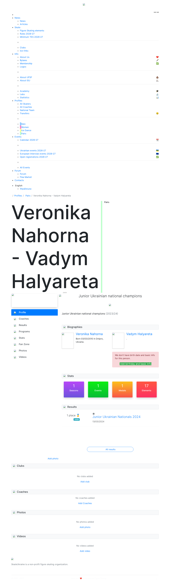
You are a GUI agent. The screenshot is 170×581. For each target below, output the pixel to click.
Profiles (18, 100)
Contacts (19, 180)
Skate (17, 27)
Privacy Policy (132, 566)
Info (16, 54)
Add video (85, 551)
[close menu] (158, 10)
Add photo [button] (53, 458)
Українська (25, 188)
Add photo (85, 527)
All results (110, 449)
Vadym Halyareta (139, 334)
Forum (18, 170)
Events (18, 136)
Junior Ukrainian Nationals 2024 (116, 417)
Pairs (28, 195)
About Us (129, 562)
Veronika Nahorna (89, 334)
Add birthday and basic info (135, 363)
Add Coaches (85, 503)
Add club (85, 481)
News (17, 17)
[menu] (155, 10)
